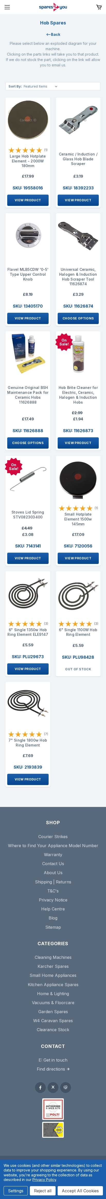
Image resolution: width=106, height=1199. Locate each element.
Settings (15, 1190)
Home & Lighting (53, 993)
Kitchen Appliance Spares (53, 984)
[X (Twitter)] (53, 1087)
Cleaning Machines (53, 957)
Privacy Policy (44, 1179)
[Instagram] (65, 1087)
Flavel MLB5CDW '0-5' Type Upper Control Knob (27, 274)
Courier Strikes (53, 836)
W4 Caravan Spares (53, 1020)
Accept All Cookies (80, 1190)
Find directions (51, 1069)
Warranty (53, 854)
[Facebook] (40, 1087)
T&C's (53, 890)
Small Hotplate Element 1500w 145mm (78, 519)
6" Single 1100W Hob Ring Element (78, 632)
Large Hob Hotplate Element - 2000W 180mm (28, 161)
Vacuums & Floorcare (53, 1002)
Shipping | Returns (53, 881)
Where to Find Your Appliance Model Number (53, 845)
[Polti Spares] (53, 1109)
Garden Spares (53, 1011)
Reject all (42, 1190)
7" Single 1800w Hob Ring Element (27, 742)
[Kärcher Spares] (53, 1130)
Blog (53, 917)
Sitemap (53, 927)
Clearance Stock (53, 1029)
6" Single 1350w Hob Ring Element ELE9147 (27, 632)
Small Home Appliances (53, 975)
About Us (53, 872)
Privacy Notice (53, 899)
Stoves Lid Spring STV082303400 (28, 514)
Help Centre (53, 908)
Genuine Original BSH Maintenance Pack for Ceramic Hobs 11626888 (27, 394)
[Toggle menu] (7, 7)
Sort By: (15, 86)
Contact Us (53, 863)
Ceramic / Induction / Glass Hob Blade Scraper (78, 159)
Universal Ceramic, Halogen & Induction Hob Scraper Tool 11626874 (78, 276)
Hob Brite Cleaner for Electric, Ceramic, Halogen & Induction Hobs (78, 394)
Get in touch (55, 1060)
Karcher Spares (53, 966)
